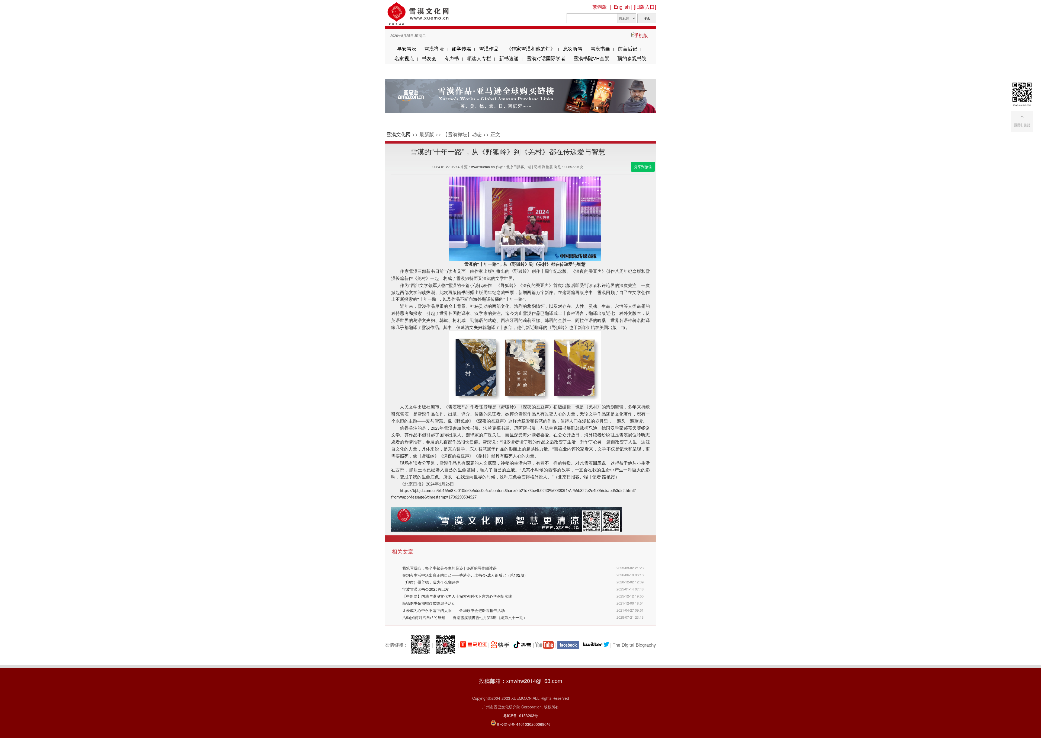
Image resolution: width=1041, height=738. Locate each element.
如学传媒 (461, 48)
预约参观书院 (632, 58)
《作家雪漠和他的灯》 (530, 48)
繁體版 (599, 6)
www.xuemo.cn (483, 166)
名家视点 (404, 58)
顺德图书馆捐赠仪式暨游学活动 (428, 603)
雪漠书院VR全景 (591, 58)
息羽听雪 (573, 48)
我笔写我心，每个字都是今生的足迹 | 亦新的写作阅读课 (449, 568)
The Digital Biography (634, 644)
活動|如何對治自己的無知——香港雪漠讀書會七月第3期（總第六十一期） (464, 617)
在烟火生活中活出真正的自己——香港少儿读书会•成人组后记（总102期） (465, 575)
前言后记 (627, 48)
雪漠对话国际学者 (546, 58)
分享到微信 (643, 166)
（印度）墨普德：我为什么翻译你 (430, 582)
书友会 (429, 58)
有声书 (451, 58)
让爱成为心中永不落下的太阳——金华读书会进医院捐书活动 (453, 610)
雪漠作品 (489, 48)
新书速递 (509, 58)
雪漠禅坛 (434, 48)
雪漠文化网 (398, 134)
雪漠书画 (600, 48)
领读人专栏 (479, 58)
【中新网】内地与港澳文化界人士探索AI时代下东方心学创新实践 (457, 596)
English (622, 6)
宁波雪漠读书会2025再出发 (425, 589)
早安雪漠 (406, 48)
